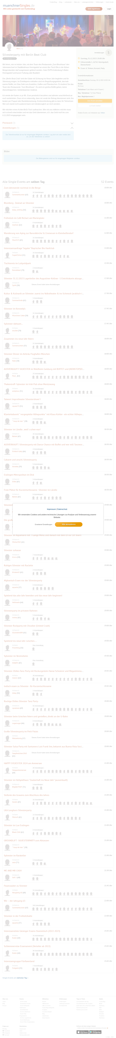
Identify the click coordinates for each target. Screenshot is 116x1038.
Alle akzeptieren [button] (69, 524)
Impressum (51, 509)
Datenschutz (62, 509)
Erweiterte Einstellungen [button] (43, 524)
